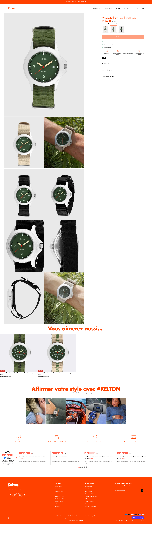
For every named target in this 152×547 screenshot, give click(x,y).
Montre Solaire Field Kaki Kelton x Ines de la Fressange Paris (16, 373)
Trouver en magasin (107, 47)
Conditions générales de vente (67, 518)
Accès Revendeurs (89, 489)
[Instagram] (15, 495)
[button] (140, 8)
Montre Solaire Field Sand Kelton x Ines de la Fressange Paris (54, 373)
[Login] (137, 8)
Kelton (118, 8)
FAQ (86, 498)
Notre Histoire (88, 486)
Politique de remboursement (80, 515)
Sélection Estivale (59, 501)
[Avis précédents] (16, 458)
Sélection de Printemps (60, 496)
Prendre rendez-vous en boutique (109, 44)
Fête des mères (58, 486)
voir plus (21, 458)
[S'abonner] (142, 490)
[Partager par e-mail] (105, 58)
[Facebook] (10, 495)
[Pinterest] (25, 495)
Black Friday (57, 506)
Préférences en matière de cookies (76, 520)
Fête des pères (58, 489)
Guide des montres (89, 501)
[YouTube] (20, 495)
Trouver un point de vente (91, 493)
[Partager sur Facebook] (103, 58)
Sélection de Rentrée (59, 498)
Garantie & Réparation (90, 506)
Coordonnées (70, 515)
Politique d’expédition (91, 515)
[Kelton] (12, 8)
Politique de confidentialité (62, 515)
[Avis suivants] (149, 458)
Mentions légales (77, 518)
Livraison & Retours (89, 503)
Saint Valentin (58, 493)
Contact (126, 8)
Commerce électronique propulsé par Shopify (135, 520)
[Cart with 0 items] (140, 8)
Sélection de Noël (59, 491)
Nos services (108, 8)
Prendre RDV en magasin (91, 496)
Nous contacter (88, 491)
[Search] (135, 8)
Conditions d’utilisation (86, 518)
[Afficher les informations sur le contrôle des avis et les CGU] (13, 460)
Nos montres (96, 8)
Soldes (56, 503)
